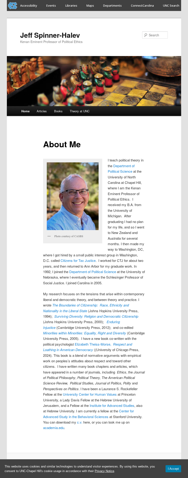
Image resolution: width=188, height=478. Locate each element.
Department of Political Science (92, 271)
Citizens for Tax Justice (78, 260)
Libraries (71, 5)
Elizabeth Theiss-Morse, (93, 344)
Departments (112, 5)
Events (51, 5)
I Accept (173, 468)
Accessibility (28, 5)
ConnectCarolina (142, 5)
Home (25, 111)
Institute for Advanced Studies (112, 405)
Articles (42, 111)
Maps (90, 5)
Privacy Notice (104, 471)
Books (58, 111)
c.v (79, 422)
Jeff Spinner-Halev (50, 35)
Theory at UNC (79, 111)
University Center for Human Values (90, 394)
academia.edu (53, 427)
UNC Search (171, 5)
